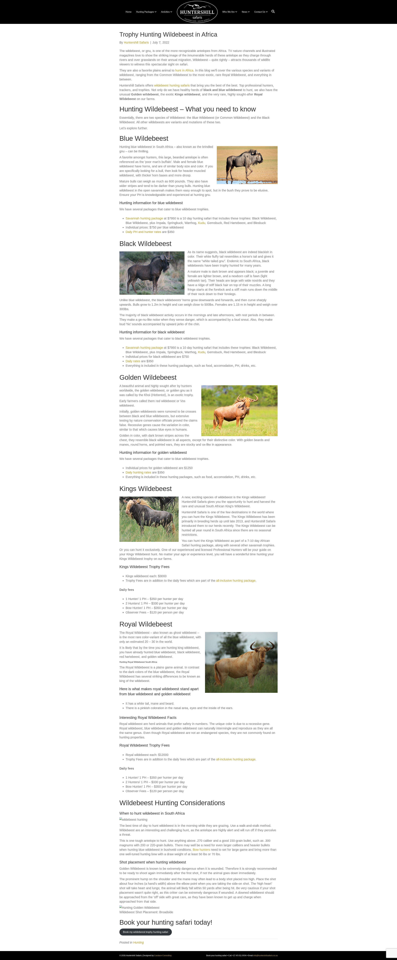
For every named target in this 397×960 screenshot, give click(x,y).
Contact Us (259, 12)
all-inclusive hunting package (235, 580)
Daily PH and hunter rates (143, 232)
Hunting (138, 942)
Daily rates (133, 361)
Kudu (201, 223)
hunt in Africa (184, 70)
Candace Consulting (163, 955)
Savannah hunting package (144, 218)
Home (129, 12)
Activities (165, 12)
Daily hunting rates (138, 472)
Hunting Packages (145, 12)
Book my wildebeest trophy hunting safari (145, 932)
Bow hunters (201, 849)
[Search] (272, 11)
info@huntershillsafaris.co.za (265, 955)
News (244, 12)
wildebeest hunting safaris (172, 85)
